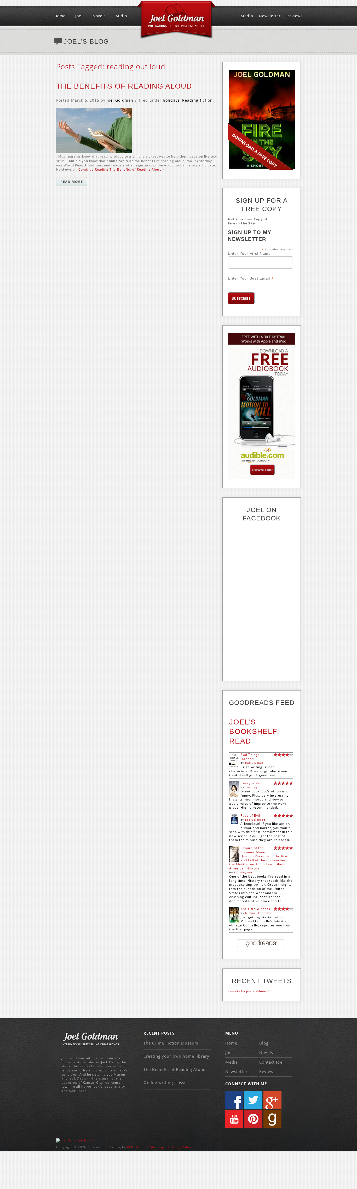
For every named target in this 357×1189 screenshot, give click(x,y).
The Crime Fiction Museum (171, 1043)
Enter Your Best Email (251, 278)
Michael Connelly (258, 913)
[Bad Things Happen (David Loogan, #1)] (234, 767)
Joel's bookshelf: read (254, 731)
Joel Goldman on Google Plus (272, 1100)
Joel (79, 15)
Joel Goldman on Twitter (253, 1100)
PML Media (136, 1147)
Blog (263, 1043)
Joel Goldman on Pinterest (253, 1119)
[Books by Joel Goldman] (75, 1140)
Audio (121, 15)
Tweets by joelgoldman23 (250, 991)
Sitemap (157, 1147)
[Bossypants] (234, 795)
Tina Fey (251, 787)
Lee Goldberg (255, 819)
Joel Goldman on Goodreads (272, 1119)
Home (60, 15)
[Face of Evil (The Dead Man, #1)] (234, 822)
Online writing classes (166, 1082)
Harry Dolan (254, 762)
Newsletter (270, 15)
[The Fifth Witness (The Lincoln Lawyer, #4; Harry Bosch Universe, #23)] (234, 921)
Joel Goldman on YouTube (234, 1119)
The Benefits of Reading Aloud (124, 86)
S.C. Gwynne (243, 872)
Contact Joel (271, 1062)
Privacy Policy (180, 1147)
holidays (171, 100)
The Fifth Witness (255, 909)
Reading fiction (197, 100)
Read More (71, 181)
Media (247, 15)
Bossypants (250, 783)
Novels (99, 15)
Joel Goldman (120, 100)
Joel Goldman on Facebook (234, 1100)
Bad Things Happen (250, 756)
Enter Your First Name (249, 253)
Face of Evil (250, 815)
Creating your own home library (176, 1056)
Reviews (294, 15)
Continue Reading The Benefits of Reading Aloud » (121, 169)
